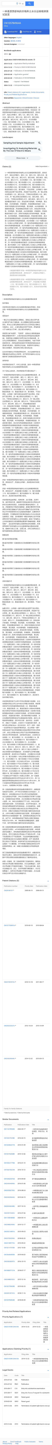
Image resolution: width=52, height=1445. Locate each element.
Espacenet (18, 98)
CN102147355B (9, 1248)
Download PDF (12, 32)
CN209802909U (9, 1225)
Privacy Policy (7, 1443)
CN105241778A (9, 1163)
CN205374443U (9, 1213)
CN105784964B (9, 1300)
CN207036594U (9, 1238)
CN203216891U (9, 1231)
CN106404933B (9, 1254)
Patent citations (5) (14, 92)
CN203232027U (9, 1026)
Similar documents (37, 92)
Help (17, 1443)
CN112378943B (9, 1129)
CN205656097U (9, 1261)
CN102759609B (9, 1286)
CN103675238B (9, 1138)
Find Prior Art (27, 32)
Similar (38, 32)
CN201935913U (9, 982)
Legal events (25, 92)
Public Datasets (30, 1442)
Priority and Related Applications (15, 94)
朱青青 (18, 41)
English (19, 37)
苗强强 (13, 41)
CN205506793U (9, 1190)
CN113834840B (9, 1218)
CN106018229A (9, 1170)
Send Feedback (15, 1442)
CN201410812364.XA (11, 1327)
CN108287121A (9, 1270)
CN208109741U (9, 1293)
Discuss (36, 98)
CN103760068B (9, 1154)
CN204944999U (9, 1183)
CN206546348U (9, 1206)
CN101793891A (9, 925)
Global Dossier (27, 98)
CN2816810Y (8, 890)
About (5, 1442)
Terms (41, 1442)
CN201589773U (9, 1243)
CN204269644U (9, 1058)
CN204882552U (9, 1279)
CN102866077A (9, 1145)
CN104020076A (9, 1179)
